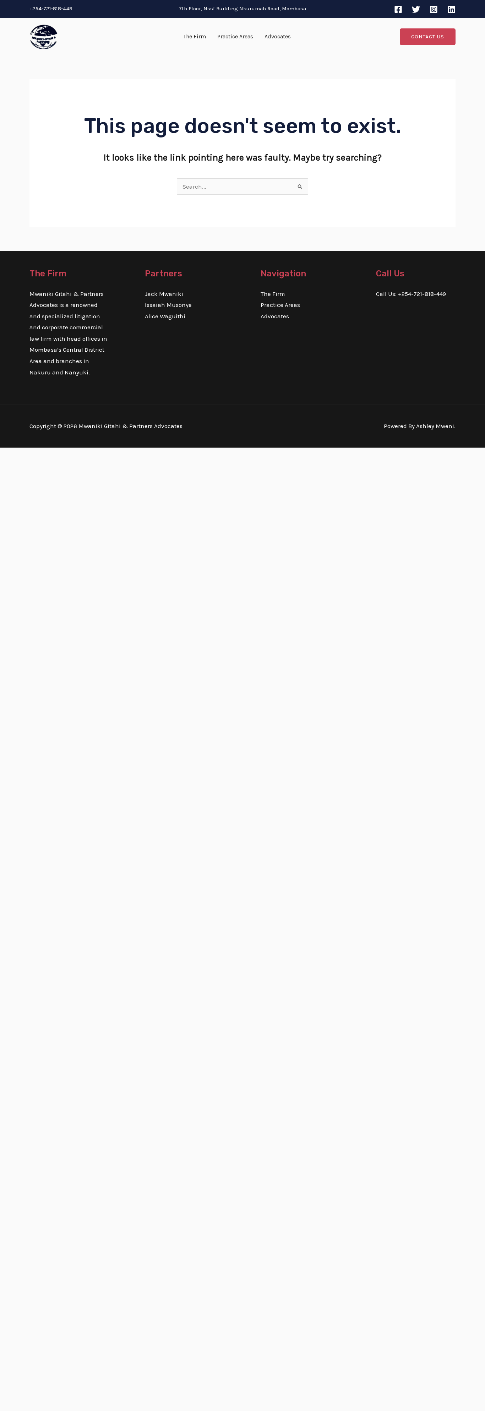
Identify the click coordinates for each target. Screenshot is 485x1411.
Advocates (278, 36)
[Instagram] (434, 9)
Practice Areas (235, 36)
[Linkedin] (451, 9)
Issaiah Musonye (168, 304)
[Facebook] (398, 9)
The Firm (194, 36)
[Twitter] (416, 9)
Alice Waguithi (165, 316)
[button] (428, 36)
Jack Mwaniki (164, 293)
